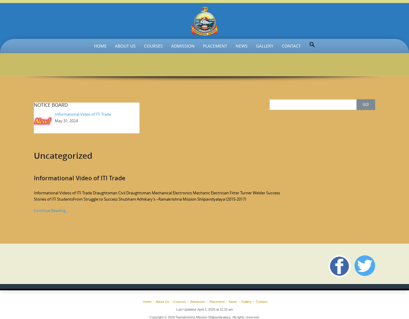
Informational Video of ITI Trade (79, 178)
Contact (291, 46)
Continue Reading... (51, 210)
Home (100, 46)
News (242, 46)
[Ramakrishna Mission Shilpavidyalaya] (204, 21)
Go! (366, 104)
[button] (312, 45)
